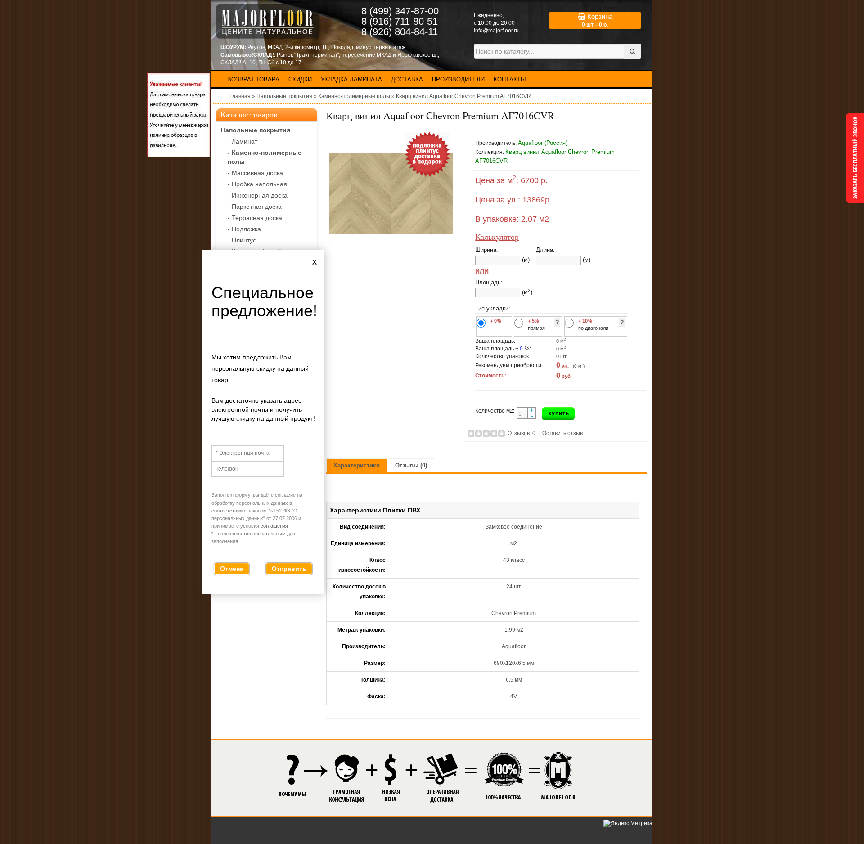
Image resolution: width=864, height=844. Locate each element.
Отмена (231, 568)
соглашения (274, 526)
